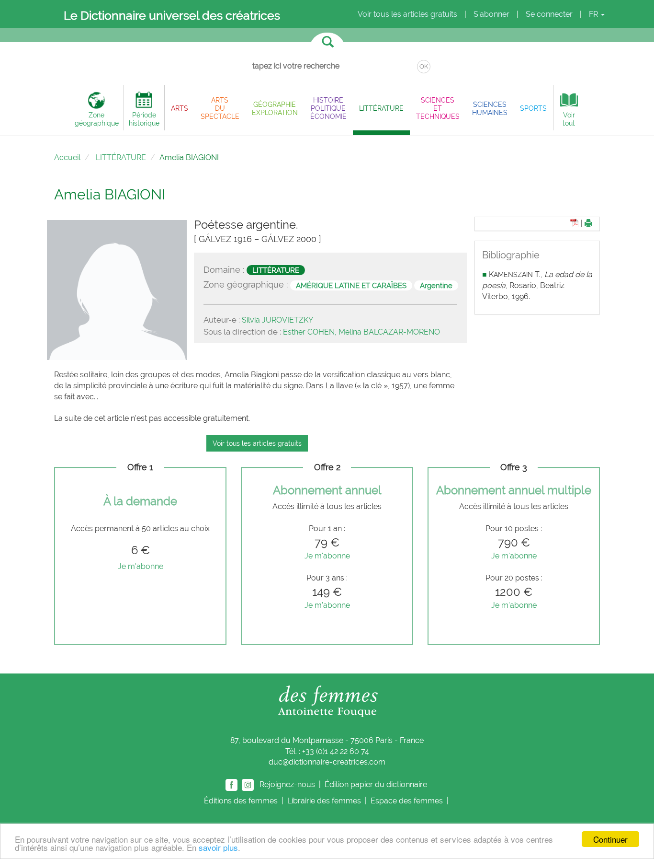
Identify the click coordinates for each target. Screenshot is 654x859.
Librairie (324, 800)
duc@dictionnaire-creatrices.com (327, 761)
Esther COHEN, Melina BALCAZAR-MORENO (361, 332)
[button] (180, 108)
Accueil (67, 157)
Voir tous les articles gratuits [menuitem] (407, 14)
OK (423, 66)
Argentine (436, 285)
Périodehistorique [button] (144, 119)
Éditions (241, 800)
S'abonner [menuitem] (491, 14)
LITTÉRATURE (121, 157)
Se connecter (549, 14)
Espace (407, 800)
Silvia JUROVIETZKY (277, 320)
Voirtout (569, 119)
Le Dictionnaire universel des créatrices (172, 15)
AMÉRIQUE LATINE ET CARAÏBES (351, 285)
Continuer (610, 839)
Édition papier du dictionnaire (377, 784)
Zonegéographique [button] (97, 119)
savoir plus (218, 847)
